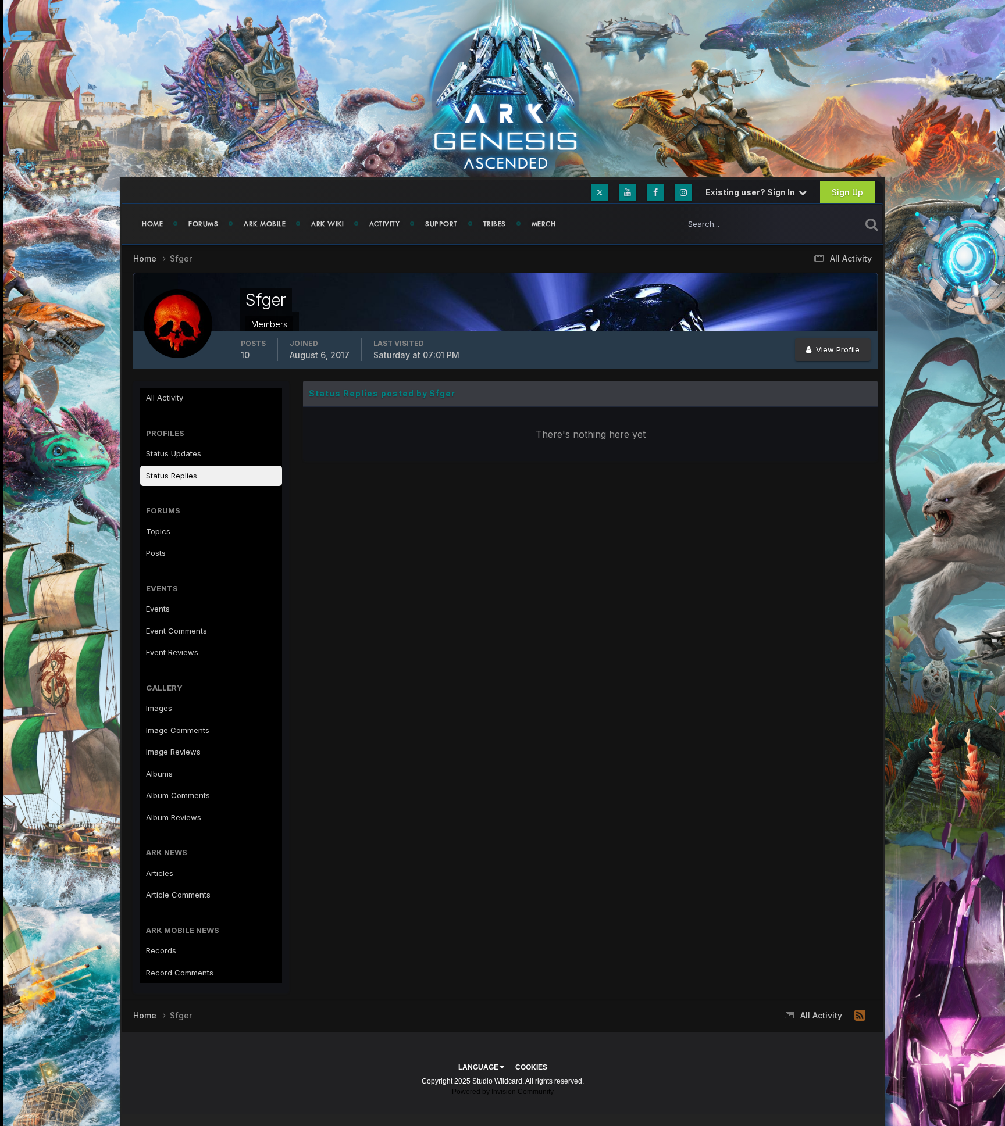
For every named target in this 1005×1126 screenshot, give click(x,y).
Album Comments (178, 795)
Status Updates (818, 223)
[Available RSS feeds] (860, 1015)
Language (479, 1067)
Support (441, 224)
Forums (203, 224)
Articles (159, 873)
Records (161, 950)
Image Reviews (173, 751)
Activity (384, 224)
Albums (159, 773)
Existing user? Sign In (752, 192)
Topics (158, 531)
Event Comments (176, 630)
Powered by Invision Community (503, 1092)
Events (158, 608)
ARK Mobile (265, 224)
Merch (544, 224)
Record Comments (179, 972)
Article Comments (178, 894)
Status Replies (171, 475)
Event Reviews (172, 652)
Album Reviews (173, 817)
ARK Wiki (327, 224)
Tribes (494, 224)
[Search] (871, 224)
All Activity (164, 397)
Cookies (531, 1067)
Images (159, 708)
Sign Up (847, 192)
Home (152, 224)
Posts (156, 552)
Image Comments (177, 730)
